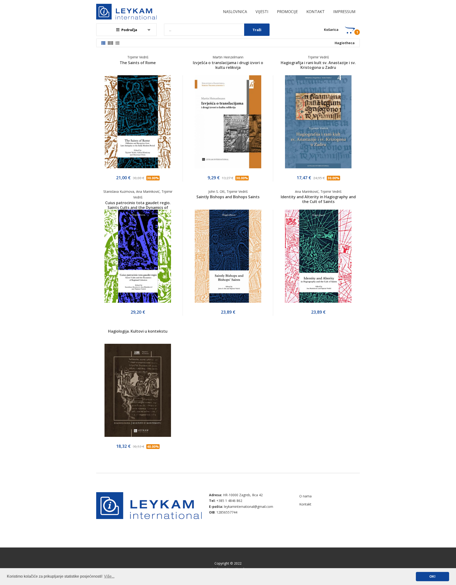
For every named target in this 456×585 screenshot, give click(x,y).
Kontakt (315, 11)
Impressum (344, 11)
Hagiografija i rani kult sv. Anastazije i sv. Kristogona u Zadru (318, 65)
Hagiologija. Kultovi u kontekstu (137, 331)
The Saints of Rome (138, 62)
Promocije (287, 11)
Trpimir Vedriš (137, 57)
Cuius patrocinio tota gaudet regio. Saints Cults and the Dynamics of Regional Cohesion (138, 207)
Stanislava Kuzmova (118, 191)
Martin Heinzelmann (228, 57)
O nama (305, 496)
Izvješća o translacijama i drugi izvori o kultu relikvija (228, 65)
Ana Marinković (148, 191)
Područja (129, 29)
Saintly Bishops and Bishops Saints (228, 196)
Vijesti (262, 11)
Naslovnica (235, 11)
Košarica (331, 29)
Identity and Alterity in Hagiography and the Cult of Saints (318, 199)
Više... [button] (109, 576)
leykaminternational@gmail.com (248, 506)
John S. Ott (216, 191)
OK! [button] (432, 576)
